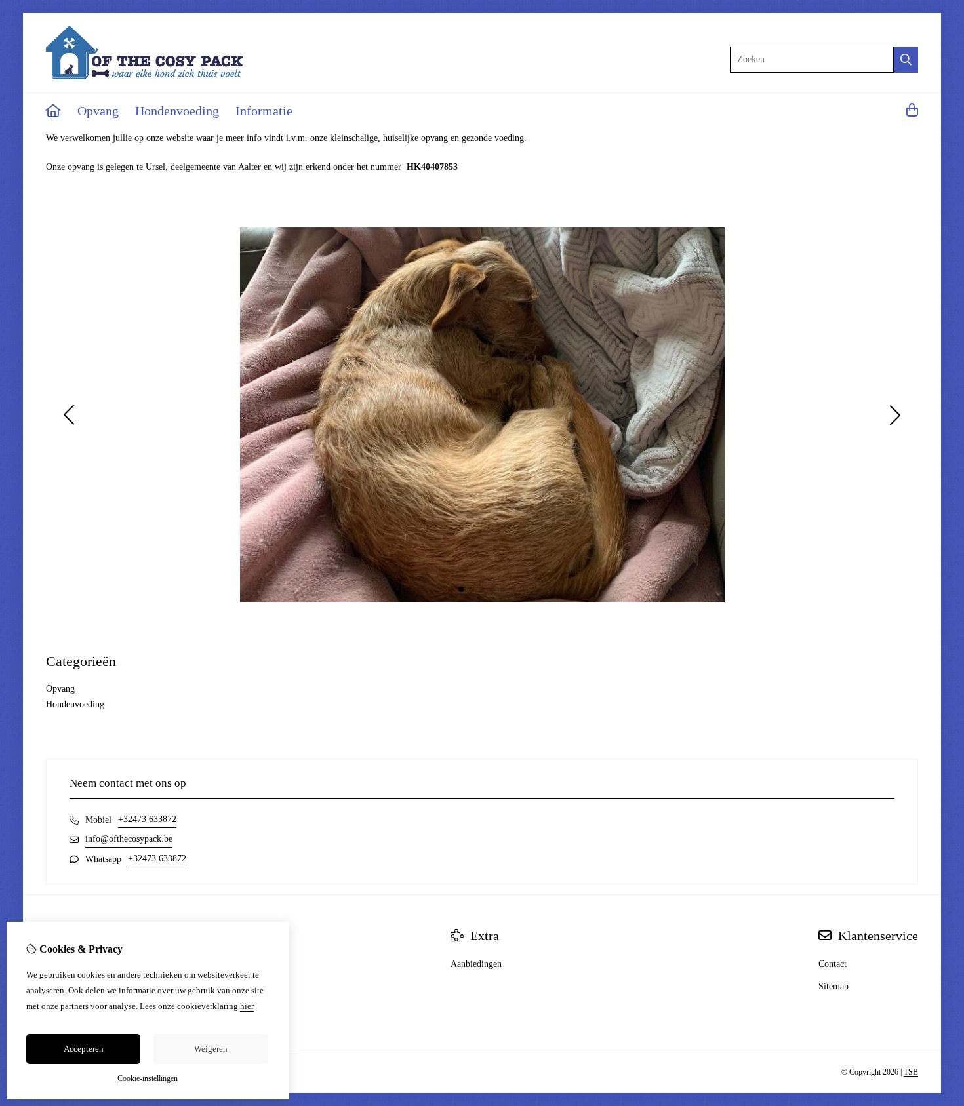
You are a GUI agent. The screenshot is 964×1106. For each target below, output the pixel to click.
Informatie (263, 111)
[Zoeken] (906, 60)
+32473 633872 (147, 819)
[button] (450, 589)
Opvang (98, 111)
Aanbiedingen (476, 964)
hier (247, 1006)
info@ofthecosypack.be (128, 839)
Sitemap (833, 986)
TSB (911, 1071)
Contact (832, 964)
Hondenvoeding (177, 111)
